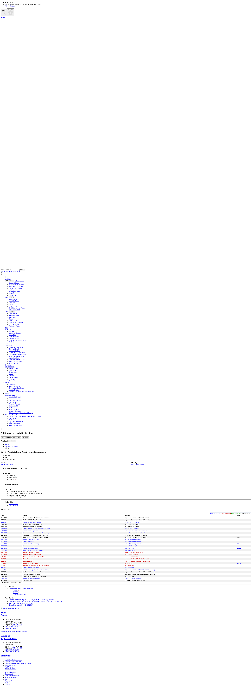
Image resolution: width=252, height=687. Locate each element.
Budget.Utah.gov (10, 395)
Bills (6, 328)
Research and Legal (11, 414)
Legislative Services (11, 665)
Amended (12, 477)
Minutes (15, 593)
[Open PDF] (16, 475)
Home (7, 444)
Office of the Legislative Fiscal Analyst (21, 413)
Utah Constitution (14, 351)
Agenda (15, 591)
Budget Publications (15, 411)
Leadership (12, 302)
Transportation (13, 505)
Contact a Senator (10, 628)
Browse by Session (15, 333)
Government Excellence (16, 388)
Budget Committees (15, 409)
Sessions (11, 290)
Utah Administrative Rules (17, 359)
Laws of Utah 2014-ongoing (17, 354)
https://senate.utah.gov (12, 626)
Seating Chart (13, 306)
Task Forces (12, 379)
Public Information (10, 669)
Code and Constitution (16, 347)
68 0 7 (239, 563)
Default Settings (6, 437)
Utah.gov (8, 684)
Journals (11, 293)
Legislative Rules (14, 358)
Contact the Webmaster (12, 675)
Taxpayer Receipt (14, 404)
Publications (12, 418)
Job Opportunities (10, 677)
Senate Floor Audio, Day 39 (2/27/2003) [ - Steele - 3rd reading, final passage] (35, 601)
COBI (11, 398)
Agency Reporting (14, 423)
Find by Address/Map (15, 288)
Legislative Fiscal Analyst (13, 661)
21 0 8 (239, 544)
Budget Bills (12, 407)
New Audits (12, 384)
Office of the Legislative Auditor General (21, 391)
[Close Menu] (5, 277)
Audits (7, 383)
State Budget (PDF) (15, 397)
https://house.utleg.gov (12, 650)
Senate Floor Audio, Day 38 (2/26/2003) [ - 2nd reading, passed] (31, 600)
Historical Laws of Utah (16, 356)
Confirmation (13, 372)
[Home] (126, 271)
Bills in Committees (15, 381)
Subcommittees (13, 377)
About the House (14, 301)
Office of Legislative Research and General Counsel (25, 416)
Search (4, 10)
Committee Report (20, 594)
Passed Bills (12, 335)
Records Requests (10, 672)
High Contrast (16, 437)
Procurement (9, 674)
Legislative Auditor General (13, 660)
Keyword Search (14, 336)
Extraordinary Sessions (16, 322)
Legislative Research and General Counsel (18, 663)
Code (6, 344)
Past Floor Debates (14, 310)
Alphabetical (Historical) (16, 286)
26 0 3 (239, 548)
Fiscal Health (13, 402)
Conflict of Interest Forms (17, 308)
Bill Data (11, 342)
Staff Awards (9, 667)
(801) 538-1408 (17, 625)
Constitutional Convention (17, 352)
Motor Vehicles (13, 504)
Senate (7, 311)
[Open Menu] (1, 273)
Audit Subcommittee (15, 386)
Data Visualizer (13, 406)
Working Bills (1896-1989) (17, 340)
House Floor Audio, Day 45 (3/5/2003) (21, 603)
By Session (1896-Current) (17, 284)
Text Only (25, 437)
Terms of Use (9, 681)
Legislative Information (16, 422)
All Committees (9, 367)
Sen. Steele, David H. (8, 464)
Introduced (12, 475)
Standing (11, 375)
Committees (8, 365)
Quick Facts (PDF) (14, 400)
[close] (1, 429)
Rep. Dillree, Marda (137, 464)
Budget (7, 393)
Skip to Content (9, 6)
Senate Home (13, 313)
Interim (11, 374)
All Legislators (10, 281)
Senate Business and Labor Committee (21, 589)
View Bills (8, 329)
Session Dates (13, 295)
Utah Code (8, 345)
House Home (13, 299)
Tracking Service (14, 338)
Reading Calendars (14, 292)
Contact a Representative (12, 651)
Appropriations (13, 368)
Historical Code (13, 363)
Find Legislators (14, 283)
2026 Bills (12, 331)
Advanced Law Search (16, 361)
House (7, 297)
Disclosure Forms (14, 326)
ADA (6, 683)
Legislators (8, 279)
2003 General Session (11, 446)
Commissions (13, 370)
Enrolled (11, 479)
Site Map (7, 679)
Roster (11, 304)
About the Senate (14, 315)
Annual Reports (14, 390)
